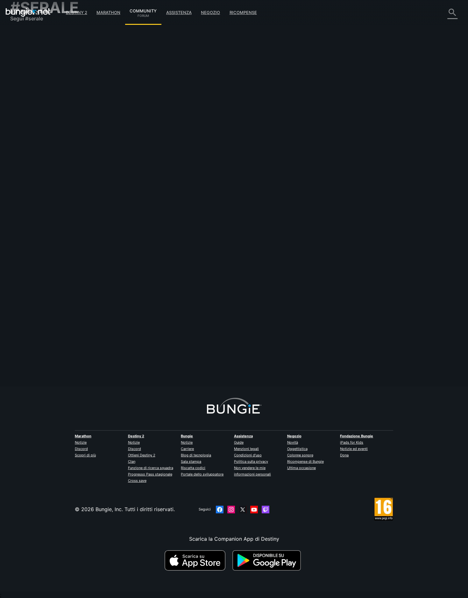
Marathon (108, 12)
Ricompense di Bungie (305, 461)
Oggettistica (297, 449)
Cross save (137, 480)
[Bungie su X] (242, 509)
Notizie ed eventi (354, 449)
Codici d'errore (33, 79)
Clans (231, 119)
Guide (239, 442)
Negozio (210, 12)
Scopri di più (85, 455)
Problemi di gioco (36, 98)
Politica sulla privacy (251, 461)
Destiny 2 (76, 12)
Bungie (187, 436)
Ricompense (243, 12)
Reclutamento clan (37, 156)
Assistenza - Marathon (42, 175)
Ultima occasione (301, 468)
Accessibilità (30, 105)
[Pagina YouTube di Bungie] (254, 509)
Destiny (28, 12)
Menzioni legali (246, 449)
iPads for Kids (351, 442)
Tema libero (29, 168)
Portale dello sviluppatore (202, 474)
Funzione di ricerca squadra (150, 468)
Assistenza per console (42, 137)
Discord (81, 449)
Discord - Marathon (38, 181)
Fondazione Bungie (356, 436)
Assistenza (179, 12)
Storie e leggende (36, 60)
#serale (284, 119)
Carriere (187, 449)
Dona (344, 455)
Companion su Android (42, 124)
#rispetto (267, 119)
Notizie (81, 442)
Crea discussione (146, 83)
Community (143, 9)
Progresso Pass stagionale (150, 474)
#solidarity (248, 119)
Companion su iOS (37, 118)
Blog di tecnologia (196, 455)
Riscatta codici (193, 468)
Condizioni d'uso (248, 455)
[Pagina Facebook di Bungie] (219, 509)
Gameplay (27, 67)
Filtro (175, 83)
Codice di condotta (34, 189)
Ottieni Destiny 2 (141, 455)
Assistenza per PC (37, 130)
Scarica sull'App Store (198, 560)
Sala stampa (191, 461)
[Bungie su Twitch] (265, 509)
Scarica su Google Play (268, 560)
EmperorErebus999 (148, 124)
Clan (131, 461)
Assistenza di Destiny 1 (42, 143)
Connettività (29, 86)
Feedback (26, 48)
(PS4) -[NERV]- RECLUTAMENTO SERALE (175, 118)
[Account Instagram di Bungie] (231, 509)
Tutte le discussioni (38, 35)
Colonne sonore (300, 455)
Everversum (29, 92)
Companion (28, 111)
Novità (292, 442)
